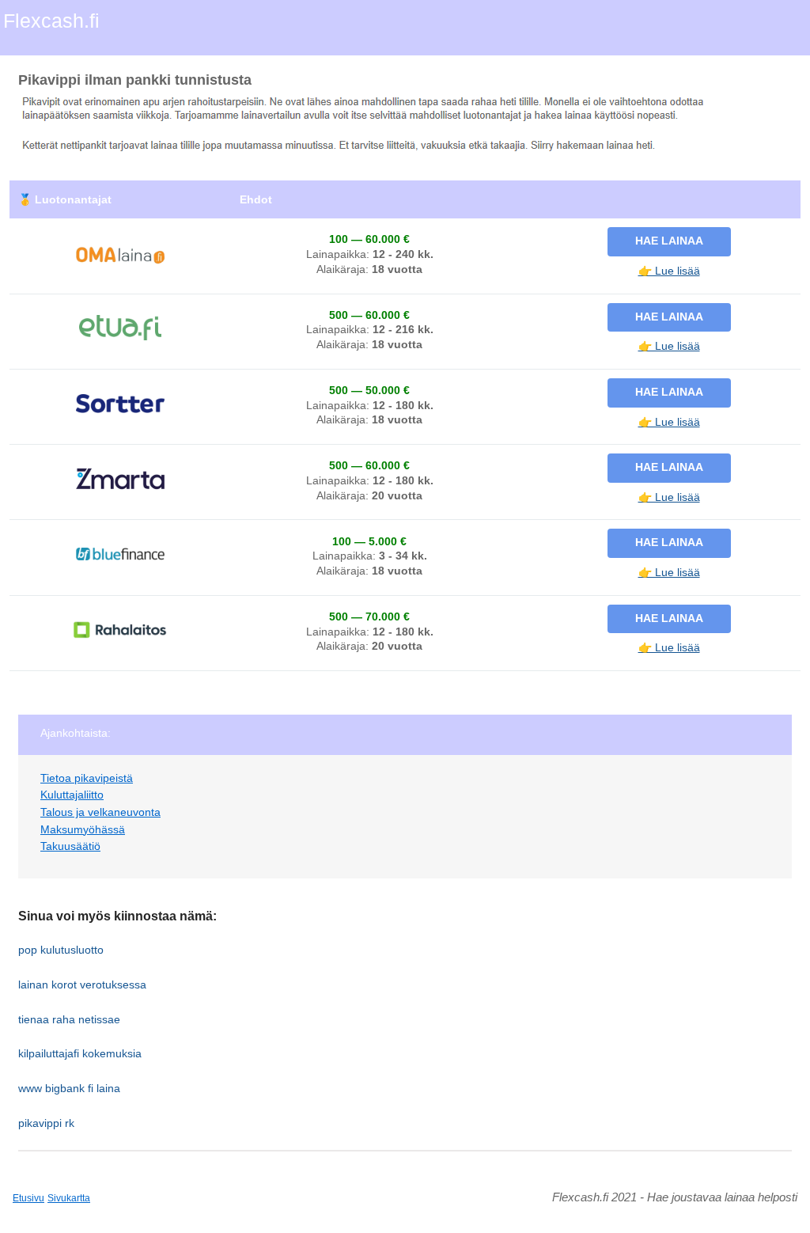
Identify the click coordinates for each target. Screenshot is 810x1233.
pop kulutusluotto (61, 949)
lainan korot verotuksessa (82, 984)
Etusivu (28, 1198)
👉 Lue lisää (669, 270)
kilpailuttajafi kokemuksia (80, 1053)
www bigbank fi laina (69, 1088)
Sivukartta (68, 1198)
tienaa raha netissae (69, 1019)
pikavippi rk (46, 1123)
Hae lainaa (669, 240)
